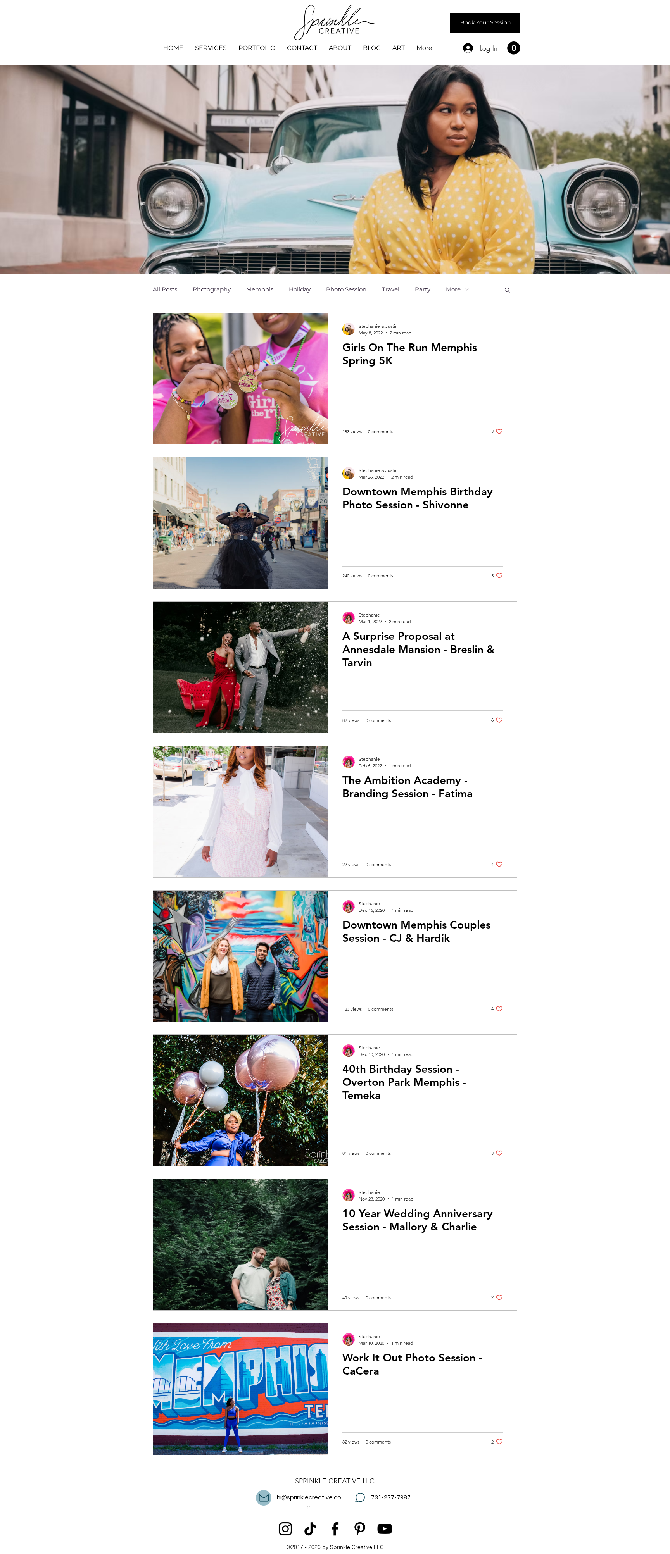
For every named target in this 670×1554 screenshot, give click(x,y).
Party (422, 289)
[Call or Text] (360, 1498)
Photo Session (346, 289)
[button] (513, 48)
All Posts (165, 289)
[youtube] (385, 1529)
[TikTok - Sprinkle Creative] (310, 1529)
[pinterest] (360, 1529)
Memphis (259, 289)
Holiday (300, 289)
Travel (390, 289)
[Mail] (263, 1498)
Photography (212, 289)
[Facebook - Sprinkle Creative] (335, 1529)
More (453, 289)
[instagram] (285, 1529)
